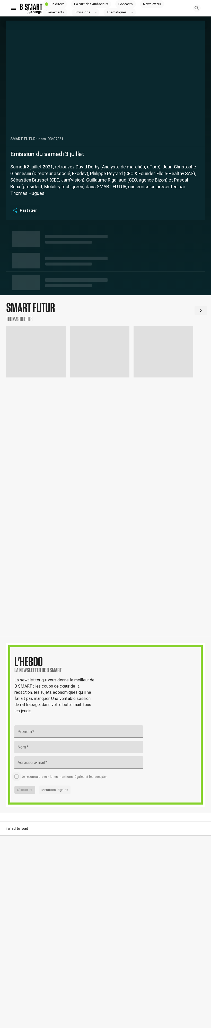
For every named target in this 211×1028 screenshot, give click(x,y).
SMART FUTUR (23, 139)
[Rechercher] (197, 8)
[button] (55, 4)
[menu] (13, 8)
